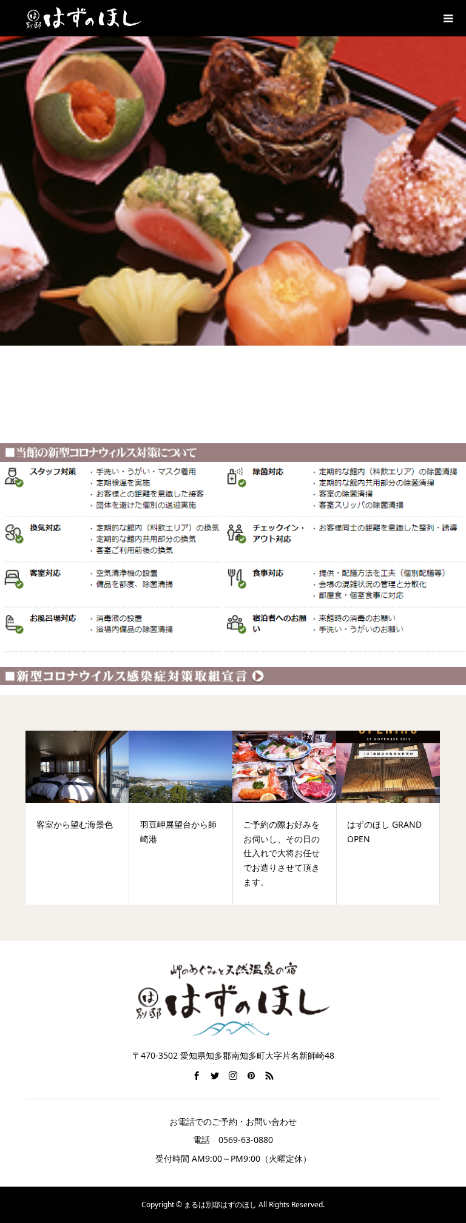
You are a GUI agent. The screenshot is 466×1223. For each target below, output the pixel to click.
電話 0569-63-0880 (233, 1139)
